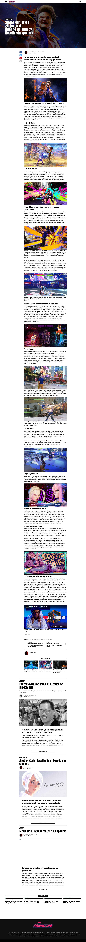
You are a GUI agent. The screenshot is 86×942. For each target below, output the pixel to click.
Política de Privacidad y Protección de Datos (32, 932)
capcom (34, 639)
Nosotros (10, 932)
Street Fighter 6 (48, 639)
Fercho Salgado (27, 696)
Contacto (17, 932)
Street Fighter (40, 639)
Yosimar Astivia (32, 52)
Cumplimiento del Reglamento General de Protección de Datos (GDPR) (61, 932)
